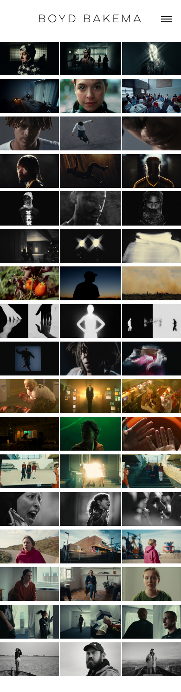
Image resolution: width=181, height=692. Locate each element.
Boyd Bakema (90, 19)
